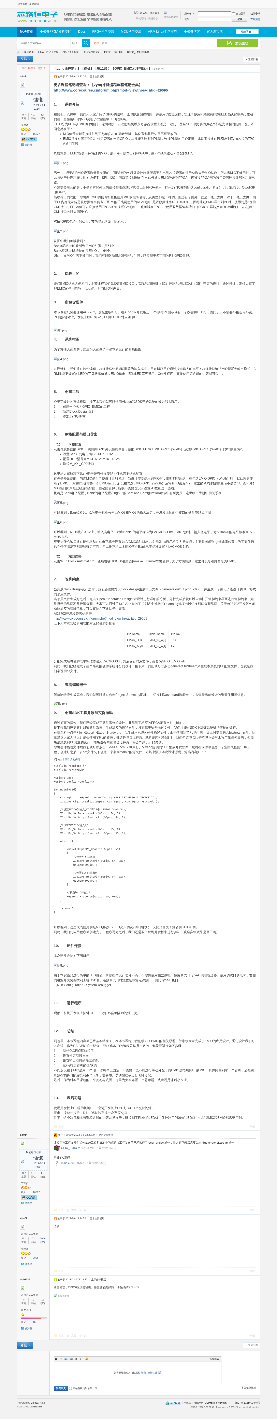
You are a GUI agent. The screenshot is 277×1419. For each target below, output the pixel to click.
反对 (86, 1210)
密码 (187, 19)
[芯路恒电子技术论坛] (66, 24)
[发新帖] (25, 59)
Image (66, 1359)
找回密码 (255, 13)
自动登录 (241, 13)
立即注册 (255, 19)
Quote (76, 1359)
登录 (143, 1372)
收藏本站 (34, 4)
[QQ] (173, 1402)
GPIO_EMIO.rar (71, 1147)
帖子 (75, 43)
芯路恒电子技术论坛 (18, 52)
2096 (43, 1238)
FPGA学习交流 (103, 31)
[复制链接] (157, 68)
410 (33, 114)
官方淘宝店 (215, 31)
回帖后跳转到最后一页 (85, 1388)
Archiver (198, 1402)
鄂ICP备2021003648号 (247, 1402)
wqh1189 (25, 1279)
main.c (65, 1163)
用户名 (188, 13)
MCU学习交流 (131, 31)
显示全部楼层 (97, 76)
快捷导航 (246, 31)
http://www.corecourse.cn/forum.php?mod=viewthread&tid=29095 (111, 90)
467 (24, 114)
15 (42, 1299)
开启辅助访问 (259, 3)
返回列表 (253, 59)
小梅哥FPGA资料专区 (55, 31)
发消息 (28, 144)
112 (24, 1238)
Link (71, 1359)
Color (61, 1359)
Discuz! (35, 1402)
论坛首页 (26, 31)
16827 (36, 134)
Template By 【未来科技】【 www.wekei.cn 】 (63, 1407)
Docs (82, 31)
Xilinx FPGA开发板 (48, 52)
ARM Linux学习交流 (162, 31)
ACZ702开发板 (70, 52)
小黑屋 (187, 1402)
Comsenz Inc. (36, 1407)
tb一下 (23, 1218)
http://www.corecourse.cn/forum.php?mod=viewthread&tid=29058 (100, 618)
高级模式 (214, 1359)
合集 (104, 43)
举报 (252, 1126)
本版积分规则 (248, 1387)
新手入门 (26, 1310)
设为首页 (22, 4)
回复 (61, 1126)
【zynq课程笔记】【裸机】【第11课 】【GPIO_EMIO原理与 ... (117, 52)
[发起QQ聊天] (29, 140)
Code (81, 1359)
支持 (74, 1210)
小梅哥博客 (192, 31)
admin (23, 76)
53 (33, 1238)
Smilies (86, 1359)
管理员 (24, 125)
